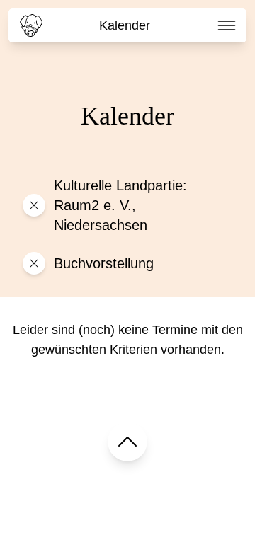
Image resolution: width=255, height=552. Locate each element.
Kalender (124, 25)
